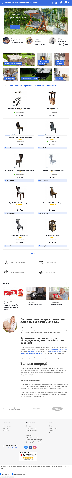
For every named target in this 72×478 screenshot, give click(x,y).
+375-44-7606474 (11, 446)
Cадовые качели (16, 15)
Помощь (28, 426)
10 (43, 31)
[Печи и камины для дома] (44, 59)
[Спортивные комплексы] (61, 59)
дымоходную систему (35, 354)
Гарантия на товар (32, 433)
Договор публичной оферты (35, 442)
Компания (6, 423)
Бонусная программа (32, 437)
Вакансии (29, 435)
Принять (3, 477)
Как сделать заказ (54, 433)
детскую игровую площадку (59, 349)
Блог (50, 426)
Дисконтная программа (17, 272)
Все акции (16, 284)
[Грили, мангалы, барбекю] (36, 74)
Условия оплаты (31, 428)
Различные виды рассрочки (18, 262)
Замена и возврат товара (34, 440)
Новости (5, 428)
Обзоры (51, 430)
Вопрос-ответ (53, 428)
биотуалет (31, 351)
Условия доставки (31, 430)
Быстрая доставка (50, 272)
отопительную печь (55, 351)
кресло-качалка (25, 356)
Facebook (30, 447)
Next (68, 21)
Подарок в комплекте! (35, 304)
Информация (30, 423)
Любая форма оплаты (51, 262)
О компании (7, 426)
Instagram (35, 447)
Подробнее (14, 27)
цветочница (50, 356)
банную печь (24, 354)
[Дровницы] (61, 74)
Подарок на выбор (57, 304)
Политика (6, 430)
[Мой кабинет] (56, 3)
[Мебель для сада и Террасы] (19, 59)
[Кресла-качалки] (10, 74)
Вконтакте (26, 447)
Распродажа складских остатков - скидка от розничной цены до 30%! (12, 306)
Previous (3, 21)
